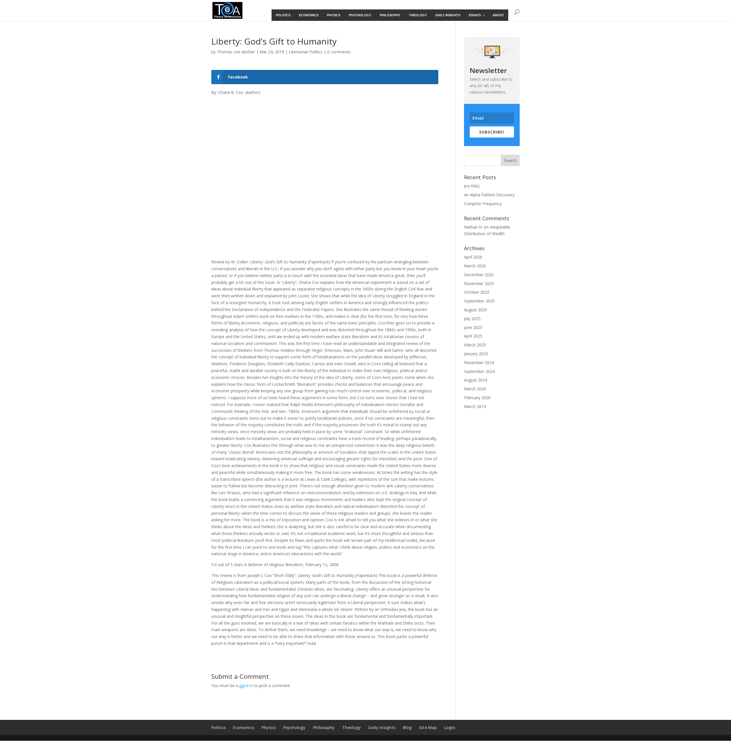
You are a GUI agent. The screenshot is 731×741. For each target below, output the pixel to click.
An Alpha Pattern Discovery (489, 194)
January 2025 (476, 353)
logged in (244, 685)
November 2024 (479, 362)
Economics (243, 727)
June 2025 (473, 327)
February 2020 (477, 397)
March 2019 (475, 406)
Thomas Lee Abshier (236, 51)
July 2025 (472, 318)
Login (449, 727)
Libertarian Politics (306, 51)
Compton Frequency (483, 203)
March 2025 (475, 345)
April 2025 (473, 336)
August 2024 (475, 380)
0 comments (339, 51)
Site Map (428, 727)
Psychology (294, 727)
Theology (351, 727)
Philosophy (324, 727)
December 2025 (479, 274)
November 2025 (479, 283)
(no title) (471, 186)
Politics (218, 727)
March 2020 (475, 388)
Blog (407, 727)
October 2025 (476, 292)
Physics (269, 727)
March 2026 (475, 265)
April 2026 (473, 257)
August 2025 (475, 309)
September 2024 (479, 371)
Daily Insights (381, 727)
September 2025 (479, 301)
